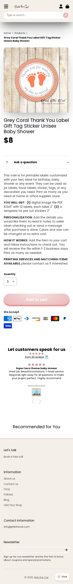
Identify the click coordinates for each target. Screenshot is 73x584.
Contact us (11, 484)
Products (20, 33)
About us (9, 478)
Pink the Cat (41, 577)
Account (61, 6)
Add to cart (36, 299)
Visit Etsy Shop (13, 505)
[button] (34, 401)
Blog (6, 500)
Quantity (9, 274)
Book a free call (13, 456)
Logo (21, 6)
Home (7, 33)
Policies (8, 494)
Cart (67, 6)
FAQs (7, 489)
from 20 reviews (34, 357)
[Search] (66, 15)
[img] (36, 353)
